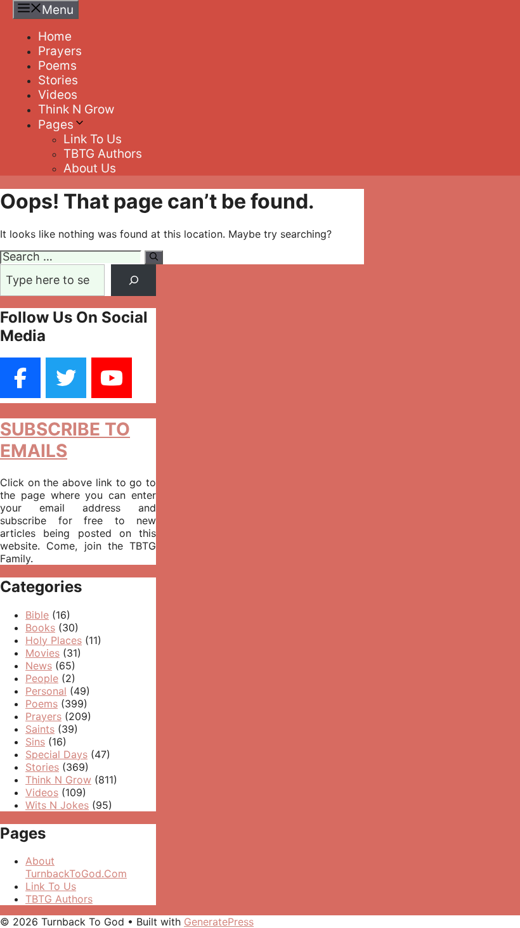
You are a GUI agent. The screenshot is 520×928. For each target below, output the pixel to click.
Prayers (60, 51)
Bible (37, 615)
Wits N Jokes (57, 805)
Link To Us (92, 139)
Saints (40, 729)
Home (55, 36)
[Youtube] (111, 378)
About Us (89, 168)
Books (40, 627)
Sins (35, 741)
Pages (56, 124)
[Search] (154, 257)
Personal (46, 691)
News (38, 665)
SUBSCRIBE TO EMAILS (65, 439)
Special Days (56, 754)
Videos (57, 94)
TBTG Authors (102, 153)
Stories (58, 80)
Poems (57, 65)
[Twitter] (66, 378)
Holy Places (53, 640)
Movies (42, 653)
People (41, 678)
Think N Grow (76, 109)
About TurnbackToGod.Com (76, 867)
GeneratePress (219, 921)
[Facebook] (20, 378)
